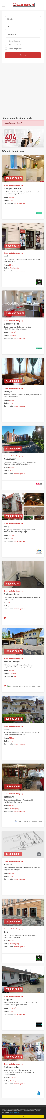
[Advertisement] (23, 90)
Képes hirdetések (15, 41)
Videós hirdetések (15, 45)
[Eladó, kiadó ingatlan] (23, 138)
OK (23, 1116)
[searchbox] (23, 19)
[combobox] (23, 19)
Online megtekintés (15, 49)
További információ (14, 1112)
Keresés (23, 55)
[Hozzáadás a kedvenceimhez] (39, 179)
